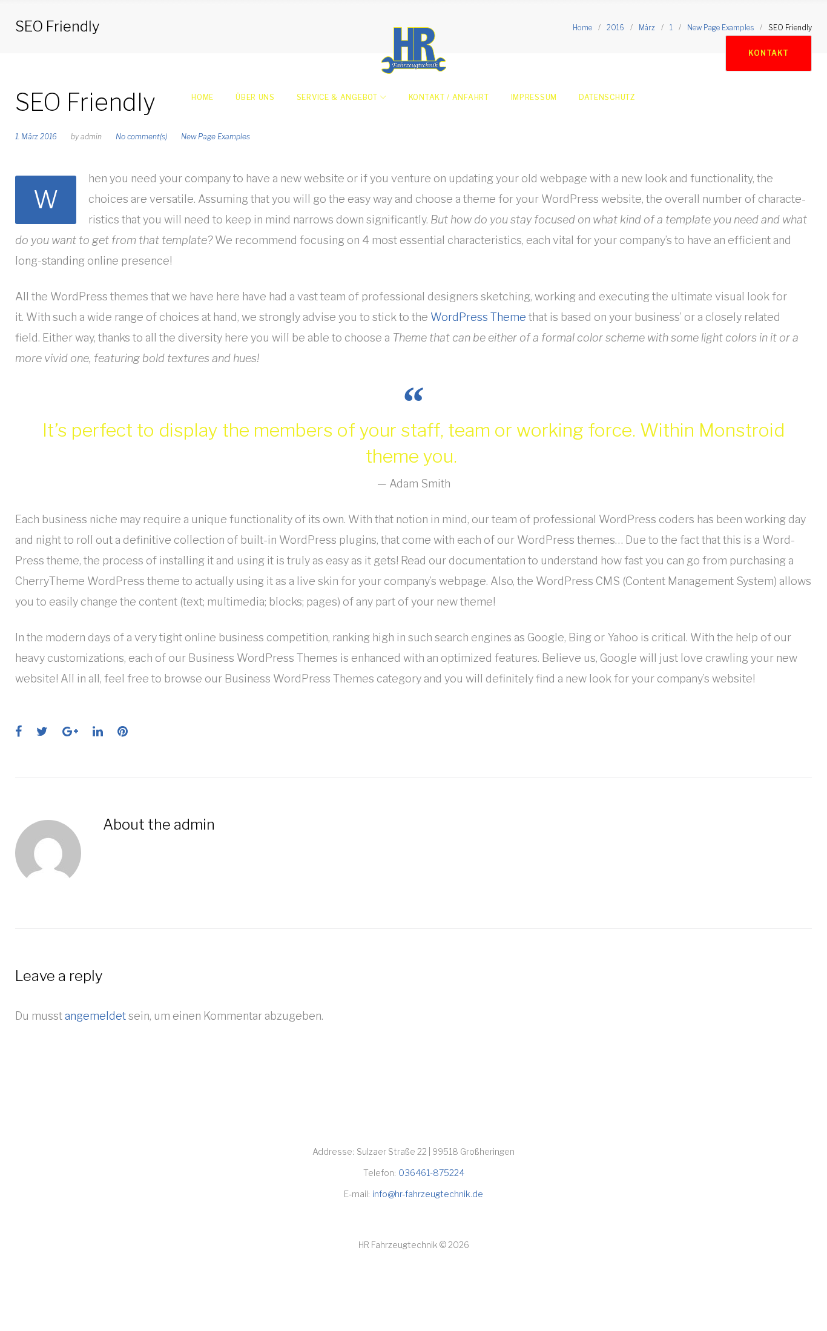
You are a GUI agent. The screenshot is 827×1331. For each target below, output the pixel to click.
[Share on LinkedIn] (98, 731)
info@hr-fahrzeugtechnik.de (427, 1194)
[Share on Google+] (70, 731)
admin (91, 136)
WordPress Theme (478, 317)
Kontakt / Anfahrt (449, 97)
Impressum (534, 97)
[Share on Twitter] (42, 731)
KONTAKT (768, 53)
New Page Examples (215, 136)
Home (202, 97)
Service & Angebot (337, 97)
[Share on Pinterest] (122, 731)
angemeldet (95, 1015)
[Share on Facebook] (18, 731)
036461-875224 (431, 1173)
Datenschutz (607, 97)
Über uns (255, 97)
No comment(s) (141, 136)
